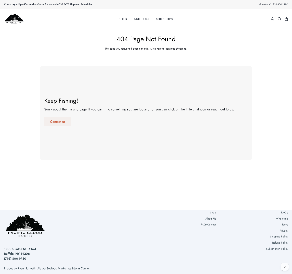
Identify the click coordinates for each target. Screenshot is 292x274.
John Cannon (82, 268)
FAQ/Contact (208, 224)
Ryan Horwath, (26, 268)
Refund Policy (280, 243)
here (159, 49)
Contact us (57, 121)
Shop (213, 212)
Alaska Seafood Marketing (54, 268)
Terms (285, 224)
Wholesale (282, 219)
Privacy (284, 231)
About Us (210, 219)
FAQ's (284, 212)
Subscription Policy (277, 249)
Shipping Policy (279, 236)
